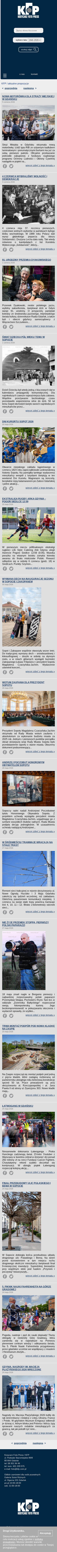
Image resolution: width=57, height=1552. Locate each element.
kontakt (34, 74)
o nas (22, 74)
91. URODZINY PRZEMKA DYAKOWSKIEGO (26, 260)
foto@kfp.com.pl (18, 1469)
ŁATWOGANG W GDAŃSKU (17, 1106)
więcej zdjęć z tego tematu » (40, 165)
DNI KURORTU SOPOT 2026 (17, 421)
